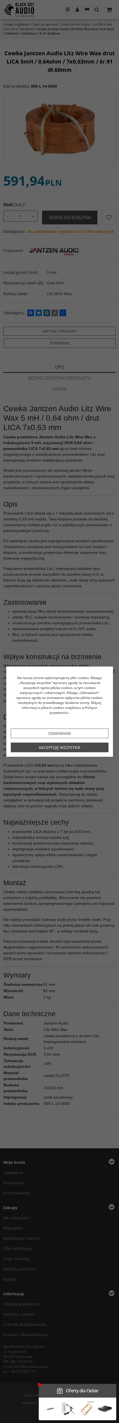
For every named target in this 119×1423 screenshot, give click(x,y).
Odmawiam (59, 733)
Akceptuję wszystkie (60, 747)
